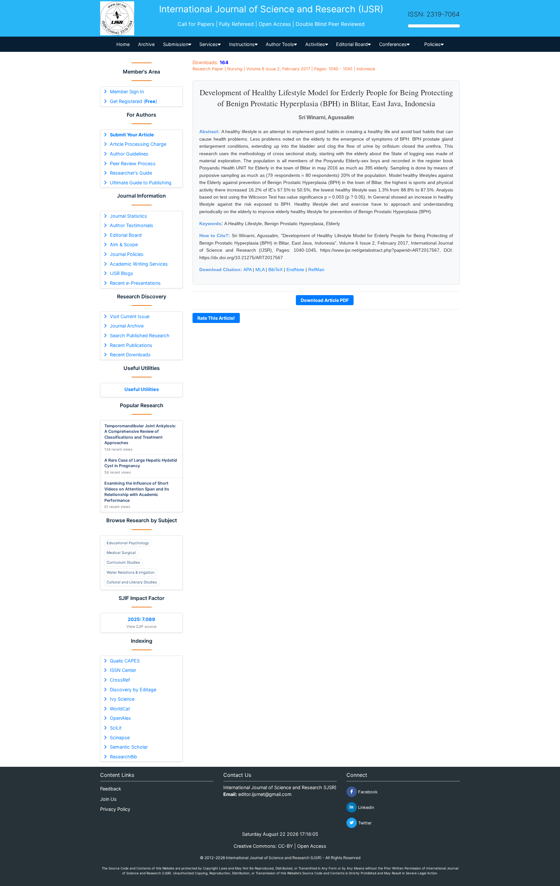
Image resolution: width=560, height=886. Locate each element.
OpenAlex (120, 718)
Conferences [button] (393, 44)
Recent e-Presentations (135, 283)
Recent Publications (131, 345)
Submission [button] (175, 44)
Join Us (108, 799)
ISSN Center (123, 670)
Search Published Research (139, 335)
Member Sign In (127, 91)
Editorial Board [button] (352, 44)
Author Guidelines (129, 153)
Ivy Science (122, 699)
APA (247, 269)
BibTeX (275, 269)
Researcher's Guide (131, 173)
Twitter (364, 822)
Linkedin (365, 807)
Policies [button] (432, 44)
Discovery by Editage (133, 689)
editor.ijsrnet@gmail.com (265, 794)
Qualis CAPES (125, 660)
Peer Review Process (133, 163)
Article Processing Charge (138, 144)
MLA (259, 269)
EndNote (295, 269)
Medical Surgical (121, 552)
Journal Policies (127, 254)
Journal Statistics (128, 216)
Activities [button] (315, 44)
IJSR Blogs (121, 273)
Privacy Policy (115, 809)
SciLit (116, 728)
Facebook (367, 791)
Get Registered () (133, 101)
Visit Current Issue (129, 316)
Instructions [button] (242, 44)
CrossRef (120, 680)
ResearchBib (123, 756)
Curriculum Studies (123, 562)
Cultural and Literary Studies (132, 582)
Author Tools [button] (280, 44)
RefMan (316, 269)
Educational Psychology (128, 543)
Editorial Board (126, 235)
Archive (146, 44)
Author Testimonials (131, 225)
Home (123, 44)
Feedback (110, 788)
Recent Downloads (130, 354)
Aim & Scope (124, 244)
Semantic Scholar (129, 747)
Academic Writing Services (139, 264)
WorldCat (120, 708)
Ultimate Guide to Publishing (140, 182)
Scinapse (120, 737)
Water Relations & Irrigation (131, 572)
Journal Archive (127, 325)
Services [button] (208, 44)
